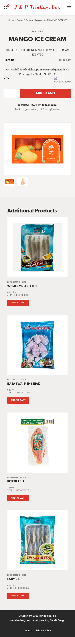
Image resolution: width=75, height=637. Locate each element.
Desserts (39, 20)
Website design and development (28, 620)
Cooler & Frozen (25, 20)
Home (11, 20)
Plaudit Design (57, 620)
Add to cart (45, 93)
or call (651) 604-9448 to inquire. (37, 104)
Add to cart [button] (18, 303)
